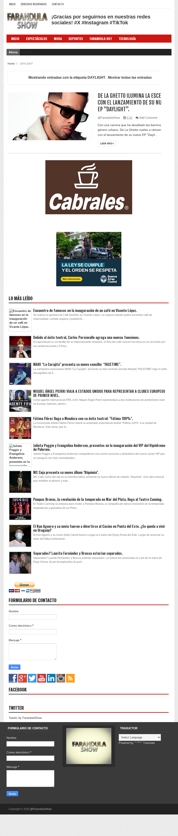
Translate (149, 742)
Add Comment (148, 117)
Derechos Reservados (34, 4)
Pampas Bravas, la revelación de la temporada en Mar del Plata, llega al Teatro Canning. (97, 499)
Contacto (58, 4)
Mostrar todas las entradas (130, 77)
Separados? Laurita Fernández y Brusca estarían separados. (78, 553)
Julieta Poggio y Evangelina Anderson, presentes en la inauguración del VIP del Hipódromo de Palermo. (99, 447)
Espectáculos (36, 38)
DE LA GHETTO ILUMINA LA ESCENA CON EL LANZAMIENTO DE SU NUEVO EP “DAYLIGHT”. (133, 102)
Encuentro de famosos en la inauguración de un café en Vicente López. (85, 310)
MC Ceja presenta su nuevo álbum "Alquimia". (66, 472)
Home (11, 63)
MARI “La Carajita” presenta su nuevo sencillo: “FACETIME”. (77, 364)
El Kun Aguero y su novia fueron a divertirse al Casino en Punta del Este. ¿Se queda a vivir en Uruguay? (99, 528)
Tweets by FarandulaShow (25, 717)
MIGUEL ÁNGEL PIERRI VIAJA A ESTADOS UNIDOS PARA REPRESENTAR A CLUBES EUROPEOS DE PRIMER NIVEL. (99, 393)
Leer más (106, 143)
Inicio (12, 4)
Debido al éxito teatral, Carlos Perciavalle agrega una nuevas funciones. (86, 337)
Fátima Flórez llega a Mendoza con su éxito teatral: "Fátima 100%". (83, 418)
